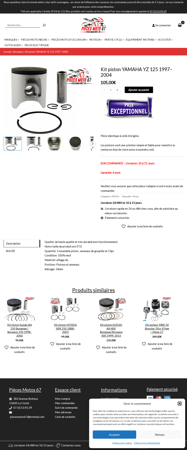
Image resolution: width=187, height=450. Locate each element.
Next (92, 143)
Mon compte (62, 398)
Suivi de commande (66, 407)
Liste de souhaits (65, 416)
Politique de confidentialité (147, 443)
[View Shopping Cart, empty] (179, 25)
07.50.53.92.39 (22, 407)
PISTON (115, 196)
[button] (180, 403)
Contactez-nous (71, 445)
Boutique (18, 51)
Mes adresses (63, 412)
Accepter (114, 434)
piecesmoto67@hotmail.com (27, 416)
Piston (136, 196)
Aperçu (19, 317)
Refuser (160, 434)
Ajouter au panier (138, 89)
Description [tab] (13, 243)
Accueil (7, 51)
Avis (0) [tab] (10, 250)
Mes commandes (65, 403)
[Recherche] (44, 25)
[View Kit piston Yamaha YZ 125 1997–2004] (13, 143)
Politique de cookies (122, 443)
